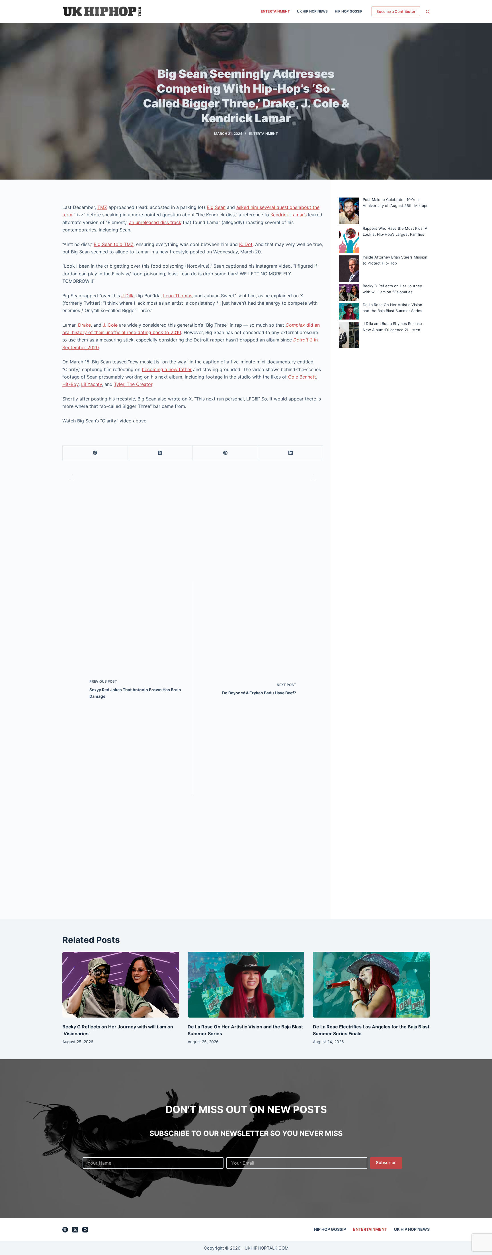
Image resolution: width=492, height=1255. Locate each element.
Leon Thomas (177, 295)
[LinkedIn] (290, 453)
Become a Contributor (395, 11)
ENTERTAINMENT (275, 11)
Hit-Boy (70, 384)
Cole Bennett (302, 377)
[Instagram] (85, 1229)
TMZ (102, 207)
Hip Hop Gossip (348, 11)
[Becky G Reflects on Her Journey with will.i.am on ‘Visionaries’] (120, 985)
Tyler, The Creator (133, 384)
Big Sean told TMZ (114, 244)
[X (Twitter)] (160, 453)
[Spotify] (65, 1229)
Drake (84, 325)
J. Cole (110, 325)
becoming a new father (167, 369)
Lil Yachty (91, 384)
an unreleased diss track (155, 222)
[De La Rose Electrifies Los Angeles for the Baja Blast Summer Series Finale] (371, 985)
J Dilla (128, 295)
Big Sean (216, 207)
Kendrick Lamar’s (288, 214)
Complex (296, 325)
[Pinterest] (225, 453)
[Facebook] (95, 453)
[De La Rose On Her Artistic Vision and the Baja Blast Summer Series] (246, 985)
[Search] (428, 11)
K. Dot (246, 244)
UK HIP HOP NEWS (312, 11)
